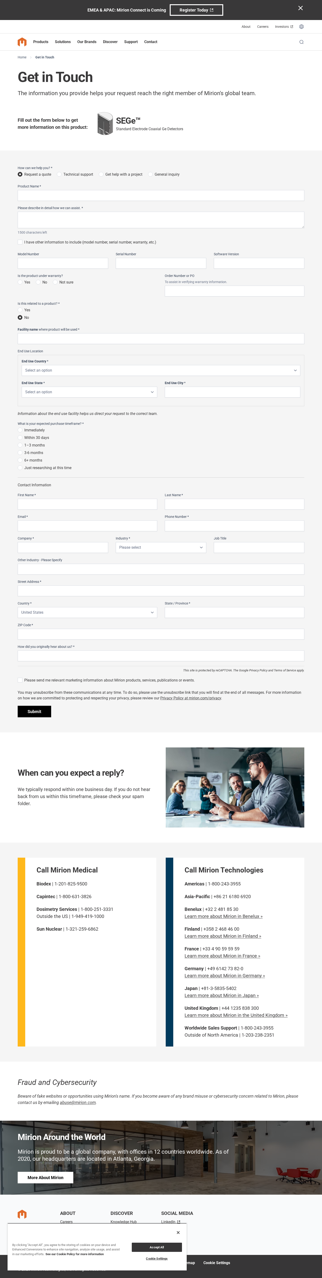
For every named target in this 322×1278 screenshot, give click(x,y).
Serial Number (126, 254)
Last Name (174, 495)
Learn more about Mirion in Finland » (223, 936)
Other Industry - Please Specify (40, 560)
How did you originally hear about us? (46, 647)
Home (22, 57)
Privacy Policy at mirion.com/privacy (190, 698)
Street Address (29, 582)
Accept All (157, 1247)
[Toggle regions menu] (301, 26)
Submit (34, 711)
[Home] (22, 42)
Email (23, 517)
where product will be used (48, 329)
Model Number (28, 254)
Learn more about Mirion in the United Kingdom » (236, 1015)
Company (26, 538)
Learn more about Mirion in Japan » (222, 995)
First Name (27, 495)
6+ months (33, 460)
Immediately (34, 430)
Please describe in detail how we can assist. (50, 208)
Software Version (226, 254)
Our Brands (86, 42)
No (44, 282)
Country (25, 603)
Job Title (220, 538)
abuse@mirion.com (78, 1102)
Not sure (66, 282)
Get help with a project (123, 174)
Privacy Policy (258, 670)
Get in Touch (44, 57)
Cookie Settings (216, 1263)
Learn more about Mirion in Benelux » (224, 916)
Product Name (29, 186)
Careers (262, 26)
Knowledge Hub (124, 1222)
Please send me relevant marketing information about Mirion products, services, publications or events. (109, 680)
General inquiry (167, 174)
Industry (123, 538)
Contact (150, 42)
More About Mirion (45, 1177)
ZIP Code (25, 625)
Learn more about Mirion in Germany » (225, 975)
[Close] (178, 1232)
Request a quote (37, 174)
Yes (27, 282)
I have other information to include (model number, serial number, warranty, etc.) (90, 242)
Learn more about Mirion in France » (222, 956)
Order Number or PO (179, 276)
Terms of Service (285, 670)
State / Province (177, 603)
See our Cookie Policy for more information (74, 1254)
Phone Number (177, 517)
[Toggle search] (301, 42)
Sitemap (188, 1263)
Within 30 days (36, 437)
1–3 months (34, 445)
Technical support (78, 174)
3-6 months (33, 452)
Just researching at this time (47, 468)
